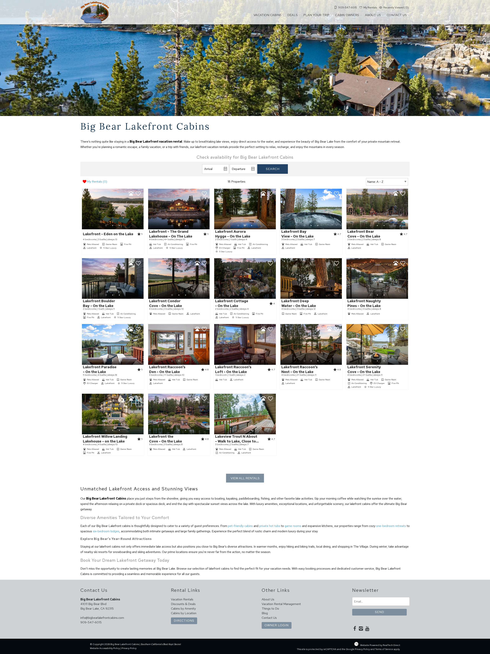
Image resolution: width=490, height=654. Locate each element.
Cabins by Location (183, 613)
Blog (265, 613)
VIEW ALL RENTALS (245, 478)
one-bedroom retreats (391, 526)
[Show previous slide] (83, 209)
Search (272, 169)
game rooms (293, 526)
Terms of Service (384, 649)
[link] (113, 221)
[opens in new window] (354, 629)
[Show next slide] (142, 209)
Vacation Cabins (268, 15)
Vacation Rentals (182, 599)
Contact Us (397, 15)
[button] (112, 225)
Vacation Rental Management (281, 604)
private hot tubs (269, 526)
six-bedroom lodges (106, 531)
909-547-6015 (91, 622)
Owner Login (277, 625)
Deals (292, 15)
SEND (379, 612)
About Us (373, 15)
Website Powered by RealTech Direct (380, 645)
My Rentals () (97, 182)
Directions (184, 621)
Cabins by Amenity (183, 609)
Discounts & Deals (183, 604)
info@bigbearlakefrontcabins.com (102, 618)
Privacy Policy (129, 648)
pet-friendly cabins (240, 526)
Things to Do (270, 609)
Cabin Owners (347, 15)
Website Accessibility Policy (105, 648)
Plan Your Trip (316, 15)
